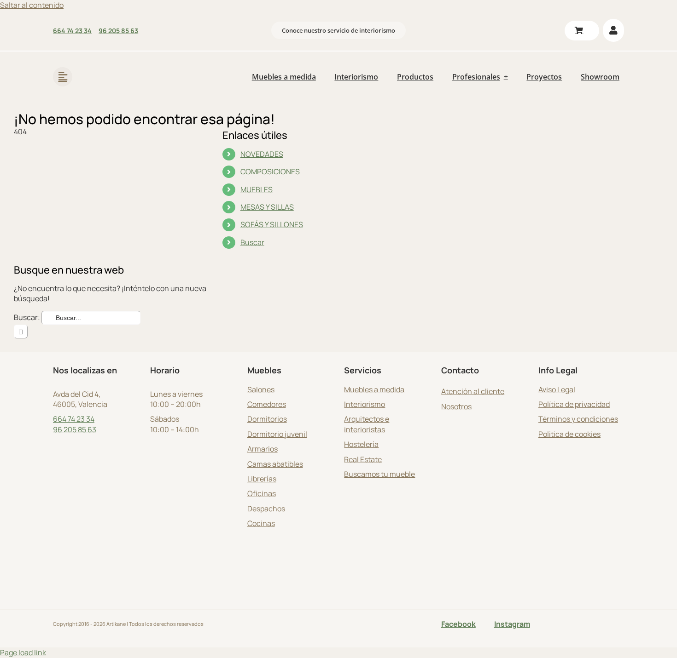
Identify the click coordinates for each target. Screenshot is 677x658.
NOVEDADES (261, 154)
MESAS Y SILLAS (267, 207)
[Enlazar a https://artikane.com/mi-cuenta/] (613, 30)
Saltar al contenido (32, 5)
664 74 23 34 (73, 419)
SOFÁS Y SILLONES (271, 224)
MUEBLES (256, 189)
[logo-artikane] (112, 64)
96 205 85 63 (74, 429)
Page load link (23, 652)
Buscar (252, 242)
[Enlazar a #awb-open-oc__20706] (62, 76)
